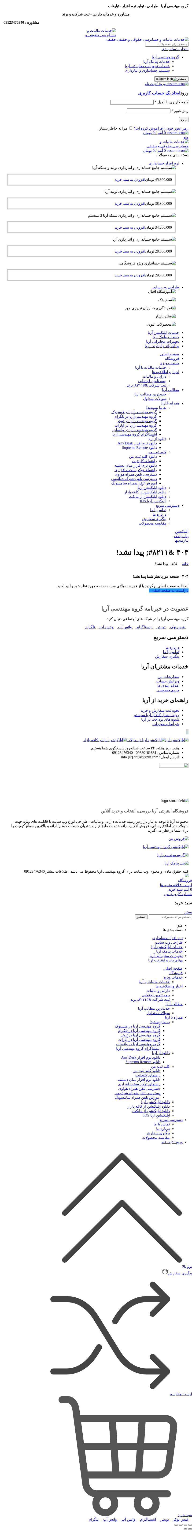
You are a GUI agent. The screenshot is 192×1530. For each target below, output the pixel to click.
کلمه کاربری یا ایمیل (171, 102)
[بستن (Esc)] (190, 1525)
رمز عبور (179, 111)
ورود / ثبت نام (172, 1142)
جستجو (182, 79)
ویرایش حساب (167, 681)
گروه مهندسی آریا (165, 57)
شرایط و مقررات (165, 724)
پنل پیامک (181, 536)
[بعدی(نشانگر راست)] (185, 1529)
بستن (188, 912)
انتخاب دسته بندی (175, 49)
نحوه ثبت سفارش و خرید (160, 710)
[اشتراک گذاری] (185, 1525)
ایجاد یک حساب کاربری (159, 92)
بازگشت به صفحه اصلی (170, 590)
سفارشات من (168, 677)
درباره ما (172, 647)
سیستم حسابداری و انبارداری (147, 70)
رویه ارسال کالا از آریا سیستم (156, 715)
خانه (185, 564)
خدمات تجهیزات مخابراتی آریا (147, 66)
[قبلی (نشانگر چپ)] (190, 1529)
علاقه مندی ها (168, 686)
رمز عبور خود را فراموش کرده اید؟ (161, 128)
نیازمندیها (181, 540)
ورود (184, 119)
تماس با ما (171, 652)
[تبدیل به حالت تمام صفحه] (181, 1525)
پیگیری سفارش (167, 656)
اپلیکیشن (181, 531)
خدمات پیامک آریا (156, 61)
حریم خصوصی (167, 690)
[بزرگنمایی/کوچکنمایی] (176, 1525)
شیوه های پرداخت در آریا (160, 719)
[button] (130, 180)
